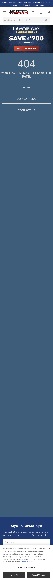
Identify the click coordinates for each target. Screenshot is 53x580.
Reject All (14, 575)
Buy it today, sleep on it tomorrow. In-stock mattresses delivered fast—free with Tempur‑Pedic (26, 3)
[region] (26, 562)
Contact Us (26, 110)
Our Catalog (26, 98)
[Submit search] (46, 20)
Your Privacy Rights (26, 567)
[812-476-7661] (41, 12)
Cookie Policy (26, 562)
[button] (4, 12)
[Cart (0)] (48, 12)
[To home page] (19, 12)
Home (26, 87)
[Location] (33, 12)
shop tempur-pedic (27, 48)
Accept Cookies (38, 575)
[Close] (50, 549)
